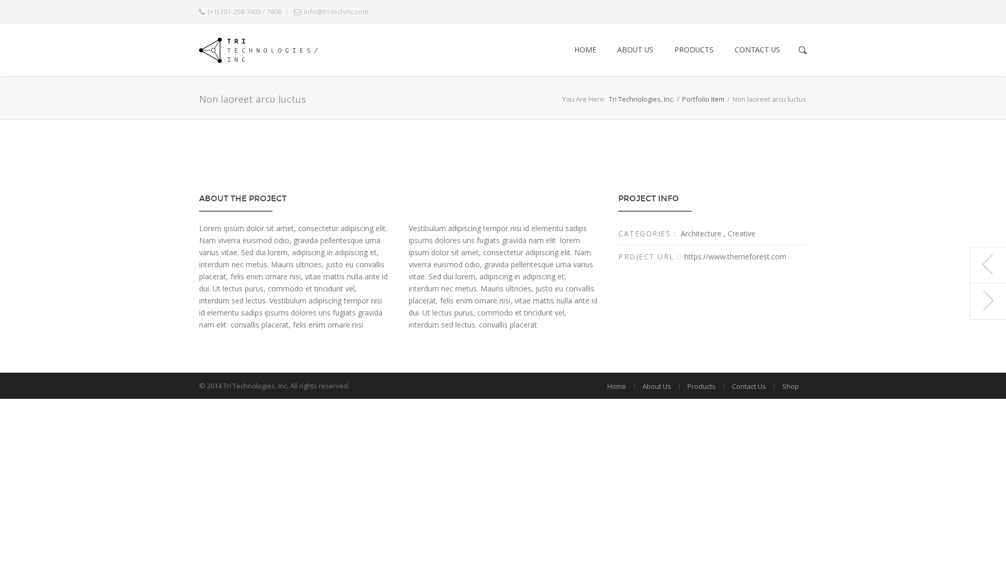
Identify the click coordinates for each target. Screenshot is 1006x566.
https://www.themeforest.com (735, 257)
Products (694, 50)
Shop (790, 386)
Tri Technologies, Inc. (641, 99)
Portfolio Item (703, 99)
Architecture (701, 233)
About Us (635, 50)
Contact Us (757, 50)
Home (585, 50)
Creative (742, 233)
